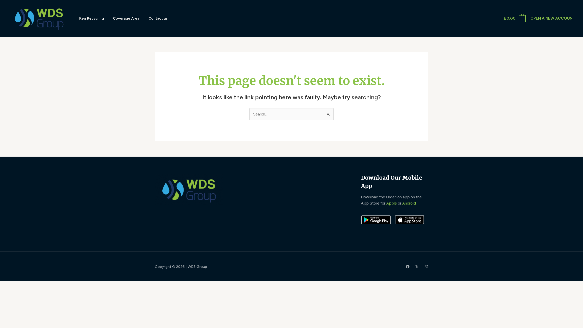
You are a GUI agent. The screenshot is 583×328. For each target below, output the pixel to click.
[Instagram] (426, 267)
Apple (391, 203)
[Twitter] (417, 267)
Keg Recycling (91, 18)
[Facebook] (407, 267)
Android (409, 203)
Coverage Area (126, 18)
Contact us (158, 18)
